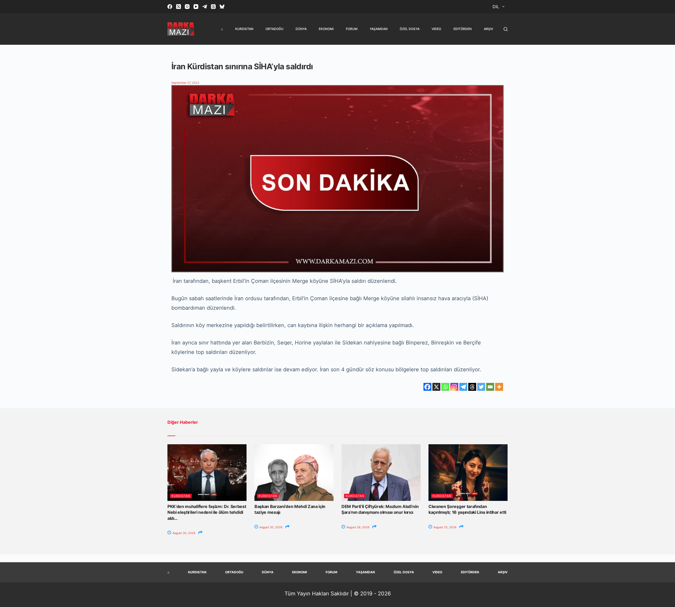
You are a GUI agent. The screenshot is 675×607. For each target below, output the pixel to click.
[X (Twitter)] (178, 6)
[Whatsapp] (445, 387)
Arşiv (488, 29)
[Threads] (213, 6)
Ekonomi (326, 29)
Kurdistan (244, 29)
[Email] (490, 387)
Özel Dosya (410, 29)
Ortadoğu (274, 29)
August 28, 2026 (357, 527)
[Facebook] (169, 6)
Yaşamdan (379, 29)
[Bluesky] (222, 6)
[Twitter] (481, 387)
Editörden (463, 29)
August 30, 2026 (183, 533)
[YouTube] (196, 6)
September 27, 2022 (185, 83)
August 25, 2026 (444, 527)
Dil (496, 6)
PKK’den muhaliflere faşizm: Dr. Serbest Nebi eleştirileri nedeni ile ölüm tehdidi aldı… (206, 512)
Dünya (301, 29)
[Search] (506, 29)
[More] (499, 387)
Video (436, 29)
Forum (352, 29)
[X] (436, 387)
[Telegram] (204, 6)
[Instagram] (187, 6)
